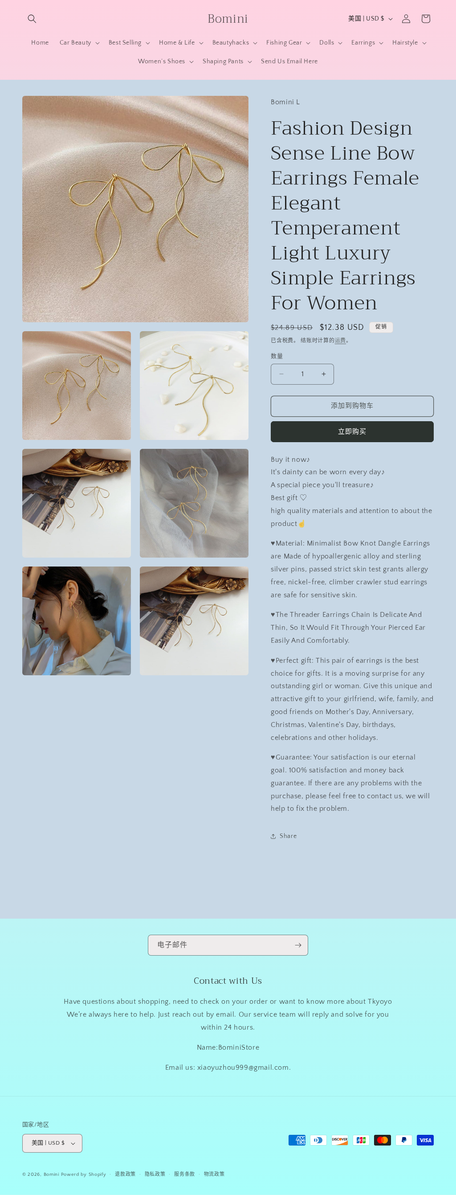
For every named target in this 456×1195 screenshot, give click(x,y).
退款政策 (125, 1174)
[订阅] (298, 945)
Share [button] (288, 836)
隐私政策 (155, 1174)
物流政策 (214, 1174)
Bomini (51, 1174)
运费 (340, 341)
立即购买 (352, 431)
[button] (32, 19)
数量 (277, 356)
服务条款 (184, 1174)
